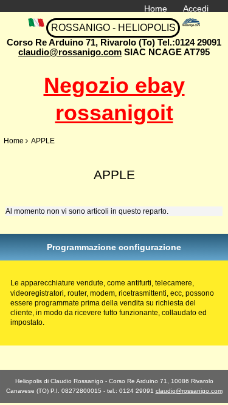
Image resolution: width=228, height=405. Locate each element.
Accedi (196, 8)
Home (155, 8)
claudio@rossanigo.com (70, 52)
